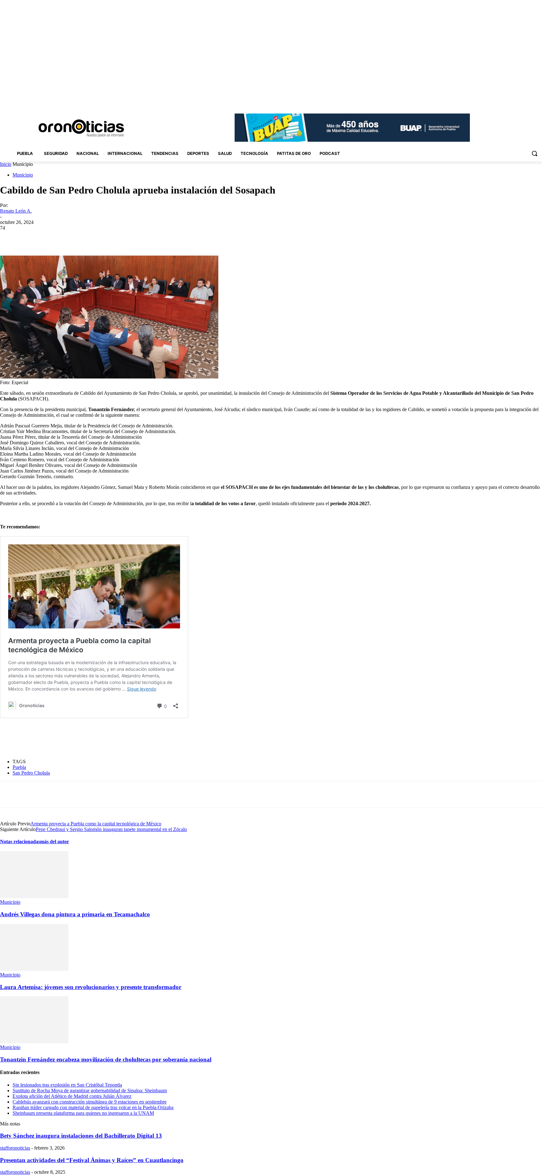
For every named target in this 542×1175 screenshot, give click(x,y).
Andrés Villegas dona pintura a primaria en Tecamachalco (75, 914)
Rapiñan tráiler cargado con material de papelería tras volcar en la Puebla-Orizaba (93, 1107)
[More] (154, 237)
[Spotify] (521, 100)
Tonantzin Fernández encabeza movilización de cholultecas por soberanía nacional (105, 1059)
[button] (534, 153)
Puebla (19, 767)
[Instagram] (503, 100)
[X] (529, 100)
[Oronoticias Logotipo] (81, 128)
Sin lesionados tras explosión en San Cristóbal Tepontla (67, 1085)
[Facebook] (494, 100)
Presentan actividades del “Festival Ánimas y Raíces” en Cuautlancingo (91, 1160)
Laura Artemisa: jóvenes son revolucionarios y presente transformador (90, 987)
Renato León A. (16, 211)
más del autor (54, 841)
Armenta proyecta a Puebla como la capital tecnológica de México (95, 823)
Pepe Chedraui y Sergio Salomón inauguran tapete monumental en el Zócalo (111, 829)
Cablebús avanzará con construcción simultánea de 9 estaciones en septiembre (90, 1101)
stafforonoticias (15, 1148)
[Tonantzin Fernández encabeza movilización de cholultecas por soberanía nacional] (34, 1041)
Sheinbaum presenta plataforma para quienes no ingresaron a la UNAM (83, 1113)
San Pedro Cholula (31, 772)
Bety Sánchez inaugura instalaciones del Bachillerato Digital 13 (81, 1135)
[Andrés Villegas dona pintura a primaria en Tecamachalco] (34, 896)
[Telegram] (132, 237)
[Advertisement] (114, 738)
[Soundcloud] (512, 100)
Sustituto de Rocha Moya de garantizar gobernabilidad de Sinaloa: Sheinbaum (90, 1090)
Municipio (23, 174)
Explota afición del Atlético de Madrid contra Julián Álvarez (72, 1096)
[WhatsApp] (109, 237)
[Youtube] (538, 100)
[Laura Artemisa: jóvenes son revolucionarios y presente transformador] (34, 969)
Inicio (5, 164)
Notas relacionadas (20, 841)
